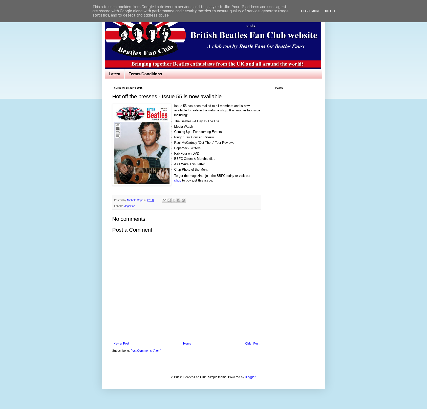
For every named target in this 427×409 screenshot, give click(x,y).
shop (177, 180)
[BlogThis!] (169, 200)
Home (187, 343)
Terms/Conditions (145, 74)
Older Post (252, 343)
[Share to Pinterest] (183, 200)
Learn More (310, 11)
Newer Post (121, 343)
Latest (114, 74)
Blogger (250, 377)
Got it (330, 11)
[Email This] (164, 200)
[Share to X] (173, 200)
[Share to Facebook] (178, 200)
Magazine (129, 205)
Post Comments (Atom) (145, 350)
